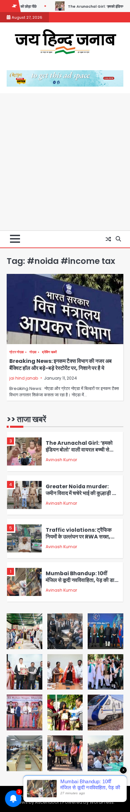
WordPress (102, 802)
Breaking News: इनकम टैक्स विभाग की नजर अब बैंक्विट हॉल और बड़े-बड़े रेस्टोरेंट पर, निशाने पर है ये (60, 364)
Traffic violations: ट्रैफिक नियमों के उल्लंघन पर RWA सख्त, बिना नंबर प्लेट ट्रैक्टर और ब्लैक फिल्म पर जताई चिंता (81, 540)
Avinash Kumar (61, 460)
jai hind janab (23, 378)
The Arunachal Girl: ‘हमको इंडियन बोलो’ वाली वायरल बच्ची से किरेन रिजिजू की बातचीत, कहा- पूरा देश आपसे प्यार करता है (79, 453)
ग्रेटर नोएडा (16, 352)
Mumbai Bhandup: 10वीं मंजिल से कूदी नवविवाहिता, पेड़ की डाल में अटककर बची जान (82, 580)
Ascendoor (47, 802)
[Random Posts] (108, 239)
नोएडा (32, 352)
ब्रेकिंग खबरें (49, 352)
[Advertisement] (65, 162)
